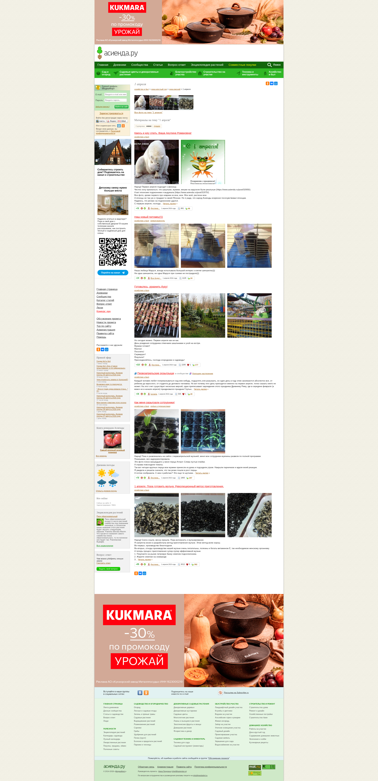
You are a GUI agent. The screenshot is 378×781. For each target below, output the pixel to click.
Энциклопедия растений (207, 64)
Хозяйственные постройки (261, 714)
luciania (154, 394)
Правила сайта (105, 333)
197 (190, 478)
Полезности (109, 729)
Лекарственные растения (114, 742)
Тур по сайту (104, 326)
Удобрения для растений (145, 734)
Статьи (158, 64)
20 (191, 394)
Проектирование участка (226, 734)
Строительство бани (258, 717)
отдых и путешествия (160, 406)
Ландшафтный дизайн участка (228, 707)
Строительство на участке (214, 73)
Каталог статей (105, 300)
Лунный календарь (111, 739)
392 (195, 564)
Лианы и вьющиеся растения (187, 721)
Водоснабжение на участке (227, 745)
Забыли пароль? (103, 107)
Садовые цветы (181, 714)
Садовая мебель (222, 738)
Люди (100, 307)
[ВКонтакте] (271, 83)
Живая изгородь (222, 721)
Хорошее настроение (202, 373)
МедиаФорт (120, 771)
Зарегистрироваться (111, 113)
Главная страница (107, 289)
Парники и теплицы (142, 745)
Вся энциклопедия (105, 546)
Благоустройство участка (185, 73)
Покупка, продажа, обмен (114, 746)
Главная (102, 64)
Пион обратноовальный (107, 516)
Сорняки (137, 728)
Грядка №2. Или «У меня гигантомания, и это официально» (111, 367)
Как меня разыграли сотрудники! (154, 402)
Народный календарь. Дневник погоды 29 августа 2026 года (110, 397)
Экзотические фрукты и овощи (187, 724)
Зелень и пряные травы (144, 714)
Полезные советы (111, 749)
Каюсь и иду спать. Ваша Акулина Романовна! (163, 133)
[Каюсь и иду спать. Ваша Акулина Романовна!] (141, 109)
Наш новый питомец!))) (148, 216)
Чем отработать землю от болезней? (112, 380)
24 (191, 278)
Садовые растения (142, 717)
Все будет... (156, 278)
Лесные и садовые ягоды (145, 711)
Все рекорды (101, 456)
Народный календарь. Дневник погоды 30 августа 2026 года (110, 374)
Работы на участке (257, 729)
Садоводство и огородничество (151, 704)
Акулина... (155, 208)
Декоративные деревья (184, 707)
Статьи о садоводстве (113, 714)
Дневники (119, 64)
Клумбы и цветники (223, 711)
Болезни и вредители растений (148, 741)
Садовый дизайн (222, 731)
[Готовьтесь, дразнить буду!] (156, 109)
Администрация (106, 329)
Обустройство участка (227, 704)
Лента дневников (111, 707)
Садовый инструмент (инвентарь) (188, 746)
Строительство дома (258, 707)
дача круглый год (159, 89)
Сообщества (139, 64)
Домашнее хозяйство (260, 725)
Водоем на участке (223, 714)
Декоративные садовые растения (191, 704)
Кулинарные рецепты (258, 742)
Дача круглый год (257, 732)
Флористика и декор (183, 731)
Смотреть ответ (104, 563)
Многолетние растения (184, 717)
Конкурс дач (104, 311)
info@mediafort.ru (200, 776)
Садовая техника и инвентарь (189, 739)
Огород (137, 707)
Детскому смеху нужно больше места (113, 189)
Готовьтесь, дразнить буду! (151, 286)
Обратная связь (146, 767)
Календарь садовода (112, 736)
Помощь (101, 337)
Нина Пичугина (164, 771)
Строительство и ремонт (262, 704)
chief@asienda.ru (179, 771)
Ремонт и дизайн (256, 711)
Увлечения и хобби (257, 739)
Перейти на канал (110, 272)
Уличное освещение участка (227, 728)
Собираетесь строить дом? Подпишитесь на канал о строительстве (111, 172)
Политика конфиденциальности (210, 767)
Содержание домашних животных (264, 736)
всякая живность (157, 221)
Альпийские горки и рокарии (227, 717)
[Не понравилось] (142, 209)
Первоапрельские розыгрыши (155, 373)
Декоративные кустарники (185, 711)
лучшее (157, 126)
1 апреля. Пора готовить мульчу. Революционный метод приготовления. (179, 486)
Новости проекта (106, 322)
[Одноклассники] (267, 83)
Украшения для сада (224, 741)
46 (189, 209)
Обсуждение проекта (109, 318)
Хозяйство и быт (275, 73)
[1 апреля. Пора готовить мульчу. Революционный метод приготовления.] (186, 109)
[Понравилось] (145, 209)
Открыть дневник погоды (106, 491)
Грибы (136, 731)
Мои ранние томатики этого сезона (111, 403)
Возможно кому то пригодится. (109, 384)
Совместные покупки (242, 64)
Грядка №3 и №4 (104, 361)
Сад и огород (106, 73)
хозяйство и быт (141, 89)
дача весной (174, 89)
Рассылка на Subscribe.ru (236, 692)
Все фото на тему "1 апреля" (148, 112)
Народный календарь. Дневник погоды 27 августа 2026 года (110, 415)
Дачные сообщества (112, 711)
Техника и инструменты (250, 73)
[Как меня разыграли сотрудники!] (171, 109)
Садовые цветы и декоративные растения (139, 73)
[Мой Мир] (276, 83)
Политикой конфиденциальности (108, 132)
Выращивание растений (144, 721)
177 (196, 365)
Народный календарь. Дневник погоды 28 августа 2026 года (110, 408)
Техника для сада (182, 742)
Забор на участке (222, 724)
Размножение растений (144, 724)
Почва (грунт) (140, 738)
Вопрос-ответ (177, 64)
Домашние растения (183, 728)
